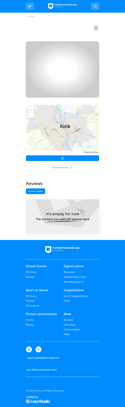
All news (68, 319)
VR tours (31, 272)
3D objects (32, 305)
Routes (30, 276)
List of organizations (76, 296)
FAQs (67, 300)
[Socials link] (29, 350)
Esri (96, 152)
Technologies (72, 329)
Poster (30, 319)
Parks (67, 334)
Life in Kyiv (70, 324)
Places (30, 324)
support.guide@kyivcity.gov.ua (43, 358)
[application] (62, 129)
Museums (69, 272)
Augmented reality (75, 276)
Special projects (73, 281)
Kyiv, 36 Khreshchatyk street (42, 370)
